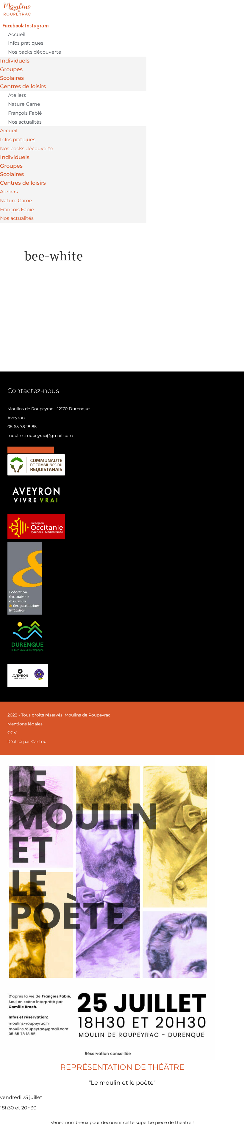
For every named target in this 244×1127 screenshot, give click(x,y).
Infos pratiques (25, 43)
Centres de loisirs (23, 86)
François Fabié (25, 113)
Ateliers (17, 95)
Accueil (16, 34)
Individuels (14, 60)
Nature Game (24, 104)
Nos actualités (25, 122)
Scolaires (12, 78)
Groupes (11, 69)
